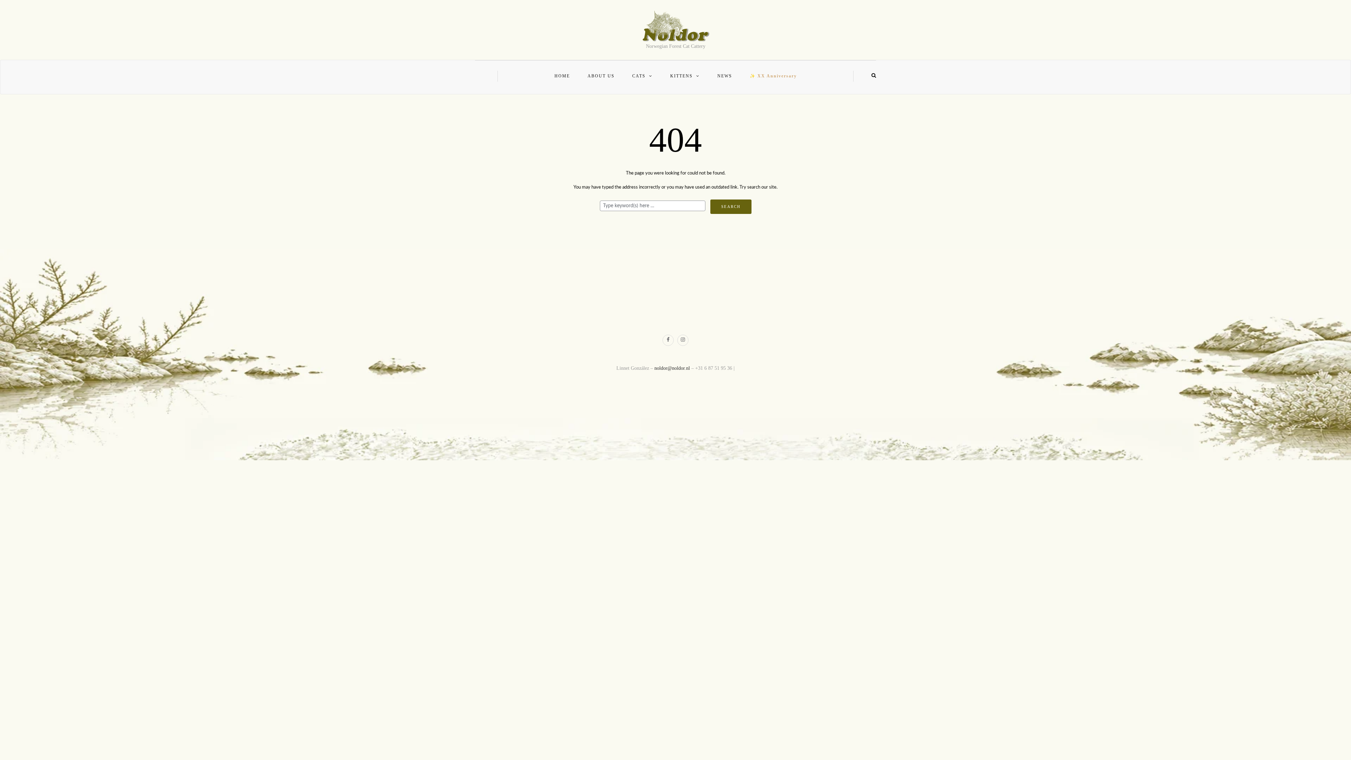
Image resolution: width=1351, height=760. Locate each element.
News (724, 76)
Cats (639, 76)
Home (562, 76)
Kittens (681, 76)
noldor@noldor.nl (672, 368)
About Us (601, 76)
